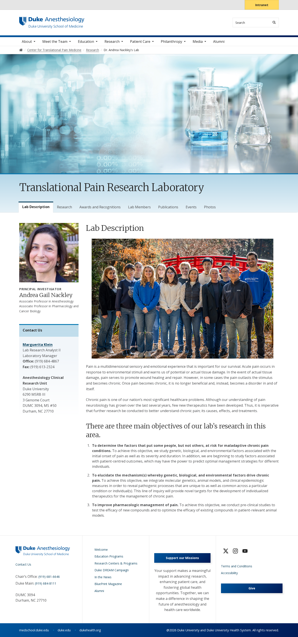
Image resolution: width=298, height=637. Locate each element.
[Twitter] (226, 551)
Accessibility (229, 573)
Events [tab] (191, 207)
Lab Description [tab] (36, 206)
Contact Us (23, 564)
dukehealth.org (90, 630)
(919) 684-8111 (45, 583)
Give (251, 588)
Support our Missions (182, 558)
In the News (102, 577)
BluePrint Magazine (108, 584)
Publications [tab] (168, 207)
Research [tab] (64, 207)
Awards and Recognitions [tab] (100, 207)
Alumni (218, 41)
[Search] (274, 22)
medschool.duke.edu (34, 630)
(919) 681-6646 (49, 577)
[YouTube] (245, 551)
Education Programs (108, 556)
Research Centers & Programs (115, 563)
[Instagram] (235, 551)
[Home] (51, 20)
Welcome (101, 549)
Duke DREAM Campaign (111, 570)
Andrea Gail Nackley (46, 295)
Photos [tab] (210, 207)
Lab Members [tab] (139, 207)
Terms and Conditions (236, 566)
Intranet (261, 5)
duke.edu (64, 630)
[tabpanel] (182, 370)
